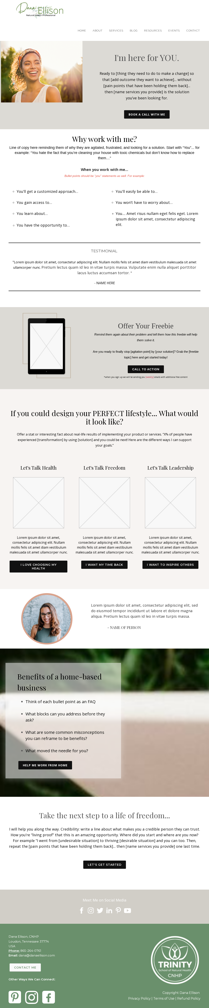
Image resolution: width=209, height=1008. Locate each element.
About (97, 30)
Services (116, 30)
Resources (153, 30)
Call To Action (145, 369)
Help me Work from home (45, 765)
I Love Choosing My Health (39, 566)
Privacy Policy (139, 998)
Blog (134, 30)
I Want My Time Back (104, 565)
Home (82, 30)
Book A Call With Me (147, 114)
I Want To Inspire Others (170, 565)
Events (174, 30)
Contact (193, 30)
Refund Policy (188, 998)
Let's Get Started (104, 865)
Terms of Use (164, 998)
